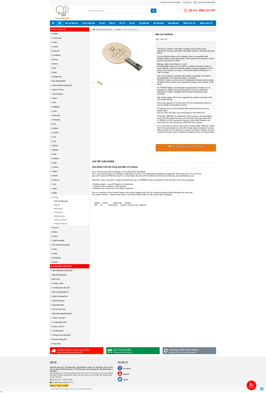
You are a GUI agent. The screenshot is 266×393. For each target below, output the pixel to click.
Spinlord (56, 159)
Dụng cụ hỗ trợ (58, 326)
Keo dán (102, 23)
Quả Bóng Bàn (58, 305)
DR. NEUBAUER (59, 81)
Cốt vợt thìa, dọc (59, 309)
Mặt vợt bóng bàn (71, 23)
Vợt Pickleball (58, 331)
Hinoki (55, 176)
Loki (54, 141)
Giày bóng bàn (59, 216)
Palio (54, 154)
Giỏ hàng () (187, 2)
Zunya (55, 253)
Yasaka (55, 197)
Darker (55, 60)
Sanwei (55, 167)
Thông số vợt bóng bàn (62, 335)
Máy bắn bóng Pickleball (62, 314)
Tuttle (55, 189)
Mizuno (55, 146)
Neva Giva (57, 344)
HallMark (56, 107)
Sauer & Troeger (59, 318)
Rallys (55, 232)
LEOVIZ (55, 133)
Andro (55, 42)
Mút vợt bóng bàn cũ (61, 292)
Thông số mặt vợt (206, 23)
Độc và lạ (56, 279)
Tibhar (55, 171)
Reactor (56, 228)
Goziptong (56, 258)
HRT (54, 103)
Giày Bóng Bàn (58, 301)
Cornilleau (57, 55)
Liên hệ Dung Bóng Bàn (206, 2)
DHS (54, 68)
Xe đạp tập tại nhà (59, 322)
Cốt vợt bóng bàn (88, 23)
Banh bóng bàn (173, 23)
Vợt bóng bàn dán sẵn (61, 288)
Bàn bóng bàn (144, 23)
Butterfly (56, 51)
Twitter (125, 380)
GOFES (55, 128)
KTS (54, 124)
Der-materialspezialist (61, 245)
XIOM (55, 193)
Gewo (55, 98)
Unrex (55, 249)
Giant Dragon (58, 94)
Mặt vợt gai (58, 209)
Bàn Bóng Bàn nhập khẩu (62, 271)
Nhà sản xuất (59, 29)
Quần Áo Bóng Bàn (60, 296)
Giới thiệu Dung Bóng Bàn (170, 2)
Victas (55, 236)
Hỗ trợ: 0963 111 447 (202, 10)
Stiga (55, 163)
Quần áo (112, 23)
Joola (55, 111)
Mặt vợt (57, 205)
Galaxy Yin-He (58, 90)
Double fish (57, 77)
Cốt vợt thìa (58, 212)
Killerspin (56, 115)
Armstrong (57, 38)
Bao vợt (132, 23)
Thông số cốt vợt (189, 23)
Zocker (55, 262)
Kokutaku (56, 120)
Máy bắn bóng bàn (60, 275)
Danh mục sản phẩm (62, 266)
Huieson (56, 180)
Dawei (55, 64)
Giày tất (122, 23)
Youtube (126, 374)
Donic (55, 72)
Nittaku (55, 150)
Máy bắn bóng (159, 23)
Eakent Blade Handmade (62, 85)
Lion (54, 137)
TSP (54, 184)
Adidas (55, 34)
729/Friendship (58, 241)
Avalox (55, 47)
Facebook (127, 369)
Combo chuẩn (58, 283)
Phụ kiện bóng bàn (60, 339)
